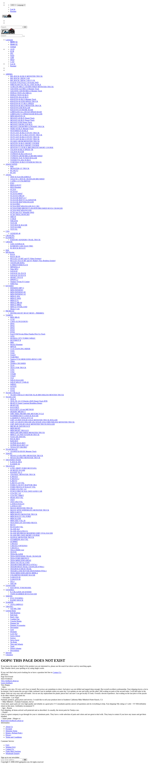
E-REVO (13, 481)
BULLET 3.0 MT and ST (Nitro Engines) (25, 259)
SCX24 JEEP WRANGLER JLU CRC (25, 206)
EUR (12, 51)
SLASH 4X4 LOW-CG (19, 531)
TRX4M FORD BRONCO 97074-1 (23, 565)
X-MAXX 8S (15, 579)
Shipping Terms (11, 731)
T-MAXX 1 (14, 548)
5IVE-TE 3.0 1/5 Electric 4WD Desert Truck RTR (28, 401)
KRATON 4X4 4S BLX (19, 97)
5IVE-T (13, 399)
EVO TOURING (16, 598)
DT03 (12, 330)
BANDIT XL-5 (16, 472)
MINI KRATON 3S (17, 116)
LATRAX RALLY (17, 504)
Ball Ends (13, 615)
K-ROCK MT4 (16, 462)
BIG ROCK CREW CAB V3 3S (22, 80)
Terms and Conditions (14, 737)
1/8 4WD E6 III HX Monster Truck (23, 451)
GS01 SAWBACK (17, 244)
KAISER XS (15, 464)
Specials (9, 653)
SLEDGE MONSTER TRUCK (22, 537)
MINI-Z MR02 (15, 305)
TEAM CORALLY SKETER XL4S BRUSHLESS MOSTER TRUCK (37, 395)
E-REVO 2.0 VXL (17, 483)
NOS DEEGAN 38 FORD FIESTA (23, 523)
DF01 (12, 324)
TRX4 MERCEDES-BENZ (20, 560)
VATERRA (10, 590)
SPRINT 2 (14, 280)
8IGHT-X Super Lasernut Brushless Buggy (26, 403)
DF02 (12, 326)
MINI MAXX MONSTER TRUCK (23, 514)
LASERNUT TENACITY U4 (21, 418)
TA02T (13, 355)
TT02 (12, 372)
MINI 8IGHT (15, 428)
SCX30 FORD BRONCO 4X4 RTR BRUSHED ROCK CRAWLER (36, 208)
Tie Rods (13, 642)
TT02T (13, 376)
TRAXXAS (10, 466)
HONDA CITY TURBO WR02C (23, 338)
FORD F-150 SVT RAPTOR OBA (23, 485)
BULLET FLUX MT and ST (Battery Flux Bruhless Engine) (33, 261)
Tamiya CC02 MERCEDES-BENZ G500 (25, 359)
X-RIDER (9, 602)
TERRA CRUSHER (18, 363)
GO (25, 27)
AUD (12, 49)
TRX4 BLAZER (16, 554)
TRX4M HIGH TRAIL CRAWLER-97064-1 (27, 567)
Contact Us (57, 672)
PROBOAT (10, 311)
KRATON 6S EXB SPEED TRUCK (24, 101)
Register (13, 11)
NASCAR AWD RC (18, 437)
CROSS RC (10, 236)
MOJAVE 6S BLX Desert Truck (22, 120)
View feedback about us (10, 681)
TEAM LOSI (11, 397)
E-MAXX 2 (14, 479)
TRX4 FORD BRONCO (19, 558)
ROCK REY (15, 439)
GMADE (9, 242)
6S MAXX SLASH (17, 470)
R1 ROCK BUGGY (18, 248)
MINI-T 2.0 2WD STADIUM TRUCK (24, 435)
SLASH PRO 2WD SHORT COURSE (25, 535)
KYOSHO (10, 286)
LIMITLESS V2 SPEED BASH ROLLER (26, 114)
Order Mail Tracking (13, 751)
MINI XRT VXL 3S (17, 521)
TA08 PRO (14, 357)
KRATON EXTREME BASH (21, 110)
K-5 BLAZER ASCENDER (21, 592)
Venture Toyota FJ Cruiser (20, 282)
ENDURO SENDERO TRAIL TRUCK (25, 240)
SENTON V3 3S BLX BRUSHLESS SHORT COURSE (31, 147)
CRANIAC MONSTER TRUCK (22, 474)
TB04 (12, 361)
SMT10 (13, 217)
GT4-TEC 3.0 (15, 493)
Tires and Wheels (16, 644)
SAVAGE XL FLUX (18, 273)
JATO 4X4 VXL (16, 502)
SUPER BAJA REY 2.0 (19, 445)
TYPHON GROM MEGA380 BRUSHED (26, 156)
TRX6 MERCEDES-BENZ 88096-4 (24, 573)
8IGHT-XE (14, 405)
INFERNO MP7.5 (17, 288)
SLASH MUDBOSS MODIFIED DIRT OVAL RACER (31, 533)
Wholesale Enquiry (13, 753)
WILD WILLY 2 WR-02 (19, 382)
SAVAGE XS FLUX (18, 275)
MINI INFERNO (16, 290)
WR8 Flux (14, 284)
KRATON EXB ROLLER (20, 108)
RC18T (13, 173)
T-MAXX (14, 544)
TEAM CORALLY (13, 393)
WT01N (13, 386)
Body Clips (14, 617)
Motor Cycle (15, 309)
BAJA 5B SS (15, 256)
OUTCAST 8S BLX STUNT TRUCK (24, 139)
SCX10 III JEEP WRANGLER (22, 202)
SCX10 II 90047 (16, 194)
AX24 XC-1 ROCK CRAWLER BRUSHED (27, 179)
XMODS (9, 596)
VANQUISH (10, 586)
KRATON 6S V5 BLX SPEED (22, 103)
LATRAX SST (16, 506)
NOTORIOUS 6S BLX (19, 131)
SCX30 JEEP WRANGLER (21, 210)
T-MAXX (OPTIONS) (18, 546)
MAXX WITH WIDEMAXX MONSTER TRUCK (29, 510)
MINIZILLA (15, 267)
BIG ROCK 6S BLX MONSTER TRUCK (26, 76)
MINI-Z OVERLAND (18, 307)
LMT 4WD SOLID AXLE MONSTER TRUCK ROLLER (32, 424)
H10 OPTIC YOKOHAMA (20, 588)
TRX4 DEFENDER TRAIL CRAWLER (25, 556)
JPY (11, 53)
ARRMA (9, 74)
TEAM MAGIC (12, 449)
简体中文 (14, 44)
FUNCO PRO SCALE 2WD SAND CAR (26, 491)
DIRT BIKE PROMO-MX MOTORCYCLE (27, 414)
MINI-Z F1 (14, 300)
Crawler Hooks (16, 621)
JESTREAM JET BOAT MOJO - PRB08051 (27, 313)
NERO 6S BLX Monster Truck (22, 129)
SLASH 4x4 (15, 529)
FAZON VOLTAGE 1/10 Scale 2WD (24, 82)
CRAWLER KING (17, 263)
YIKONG (9, 606)
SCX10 (13, 189)
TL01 (12, 365)
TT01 (12, 370)
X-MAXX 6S (15, 577)
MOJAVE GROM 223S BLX (21, 124)
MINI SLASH (15, 518)
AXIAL (9, 175)
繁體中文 (14, 42)
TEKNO (9, 453)
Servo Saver (14, 640)
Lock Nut (13, 634)
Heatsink (13, 632)
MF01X (13, 347)
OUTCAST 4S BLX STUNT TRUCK (24, 133)
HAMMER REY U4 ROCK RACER (24, 416)
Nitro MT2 (14, 269)
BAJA (12, 254)
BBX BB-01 (15, 317)
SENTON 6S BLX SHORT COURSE (24, 145)
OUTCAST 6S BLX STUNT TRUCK (24, 137)
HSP (7, 250)
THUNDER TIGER (13, 460)
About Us (9, 727)
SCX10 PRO (15, 204)
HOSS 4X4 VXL (16, 498)
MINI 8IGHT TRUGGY (19, 430)
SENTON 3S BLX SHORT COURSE (24, 143)
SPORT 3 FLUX (16, 277)
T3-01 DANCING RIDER (20, 349)
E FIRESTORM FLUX (19, 265)
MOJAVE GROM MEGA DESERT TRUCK (27, 127)
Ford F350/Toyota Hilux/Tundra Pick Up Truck (27, 334)
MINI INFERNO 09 (17, 292)
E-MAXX (14, 477)
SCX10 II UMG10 (17, 196)
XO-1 (12, 581)
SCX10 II (13, 191)
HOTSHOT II (15, 340)
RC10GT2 (14, 171)
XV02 (12, 391)
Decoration (14, 627)
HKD (12, 60)
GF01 (12, 336)
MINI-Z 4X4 (15, 296)
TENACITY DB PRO (18, 447)
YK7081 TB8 (15, 609)
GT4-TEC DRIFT (17, 495)
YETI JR (13, 223)
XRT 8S (13, 583)
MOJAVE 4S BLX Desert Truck (22, 118)
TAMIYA (9, 315)
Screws (13, 638)
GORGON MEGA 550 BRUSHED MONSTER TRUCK (32, 87)
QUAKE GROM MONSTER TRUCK (25, 141)
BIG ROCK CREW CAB (20, 78)
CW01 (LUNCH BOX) (19, 321)
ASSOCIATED (11, 164)
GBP (12, 58)
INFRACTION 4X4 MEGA (21, 93)
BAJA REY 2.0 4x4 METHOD (22, 409)
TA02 (12, 353)
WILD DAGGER (17, 380)
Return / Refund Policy (14, 733)
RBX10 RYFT (15, 185)
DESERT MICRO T (18, 412)
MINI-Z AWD (15, 298)
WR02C (13, 384)
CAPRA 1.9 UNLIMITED (20, 181)
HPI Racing (10, 252)
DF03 (12, 328)
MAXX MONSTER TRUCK (21, 508)
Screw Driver (15, 636)
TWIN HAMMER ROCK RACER (23, 594)
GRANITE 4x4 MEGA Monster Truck (24, 89)
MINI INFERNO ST (18, 294)
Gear (12, 630)
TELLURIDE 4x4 (17, 550)
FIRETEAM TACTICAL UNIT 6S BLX (25, 85)
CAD (12, 62)
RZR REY (14, 441)
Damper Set (14, 623)
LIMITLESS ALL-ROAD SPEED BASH (26, 112)
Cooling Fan (14, 619)
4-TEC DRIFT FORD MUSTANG (23, 468)
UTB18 (13, 219)
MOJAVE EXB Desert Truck (21, 122)
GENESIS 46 (15, 233)
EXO (12, 183)
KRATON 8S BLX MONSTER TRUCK (25, 106)
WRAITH (14, 221)
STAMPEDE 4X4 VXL (19, 539)
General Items (11, 611)
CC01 (12, 319)
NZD (12, 55)
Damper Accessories (17, 625)
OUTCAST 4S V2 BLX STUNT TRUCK (26, 135)
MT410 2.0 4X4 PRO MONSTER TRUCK (26, 456)
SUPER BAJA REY (18, 443)
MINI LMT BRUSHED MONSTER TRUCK (27, 433)
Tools (12, 646)
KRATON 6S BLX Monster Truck (23, 99)
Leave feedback (7, 683)
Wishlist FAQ (11, 747)
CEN (7, 231)
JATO (12, 500)
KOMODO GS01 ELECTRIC (21, 246)
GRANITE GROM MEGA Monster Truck (26, 91)
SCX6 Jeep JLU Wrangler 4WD (22, 212)
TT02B (13, 374)
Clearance (9, 655)
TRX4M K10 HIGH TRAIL (21, 569)
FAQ (7, 745)
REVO (12, 525)
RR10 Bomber (15, 187)
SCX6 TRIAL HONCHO (20, 215)
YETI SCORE (15, 227)
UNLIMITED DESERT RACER (22, 575)
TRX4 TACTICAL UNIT (20, 562)
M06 (12, 342)
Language (9, 40)
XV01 (12, 389)
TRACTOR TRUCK (18, 368)
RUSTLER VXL (16, 527)
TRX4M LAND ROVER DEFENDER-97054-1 (28, 571)
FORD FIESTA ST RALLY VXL (23, 487)
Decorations (14, 651)
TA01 (12, 351)
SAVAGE (14, 271)
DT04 (12, 332)
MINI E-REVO (16, 512)
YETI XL (14, 229)
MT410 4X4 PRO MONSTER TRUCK (25, 458)
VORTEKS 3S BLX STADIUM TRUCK (26, 162)
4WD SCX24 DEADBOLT (20, 177)
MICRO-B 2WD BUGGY (20, 426)
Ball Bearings (15, 613)
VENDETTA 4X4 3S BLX (20, 160)
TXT (12, 378)
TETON (13, 552)
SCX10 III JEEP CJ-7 (18, 198)
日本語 (13, 47)
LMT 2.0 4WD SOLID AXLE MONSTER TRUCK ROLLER (34, 420)
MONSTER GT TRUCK (19, 168)
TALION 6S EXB (17, 152)
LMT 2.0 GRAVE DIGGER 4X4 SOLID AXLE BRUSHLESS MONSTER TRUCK (42, 422)
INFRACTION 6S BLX (19, 95)
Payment (9, 729)
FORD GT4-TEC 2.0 (18, 489)
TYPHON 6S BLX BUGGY (21, 154)
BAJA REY (14, 407)
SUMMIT (14, 542)
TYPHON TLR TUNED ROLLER (23, 158)
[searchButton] (24, 36)
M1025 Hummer (16, 344)
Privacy (8, 735)
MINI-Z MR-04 (16, 303)
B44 (11, 166)
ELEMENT (10, 238)
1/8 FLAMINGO (16, 604)
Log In (12, 9)
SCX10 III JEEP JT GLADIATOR (23, 200)
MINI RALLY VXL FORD (20, 516)
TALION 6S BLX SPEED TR (21, 150)
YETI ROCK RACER (18, 225)
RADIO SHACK (16, 600)
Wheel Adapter (15, 648)
